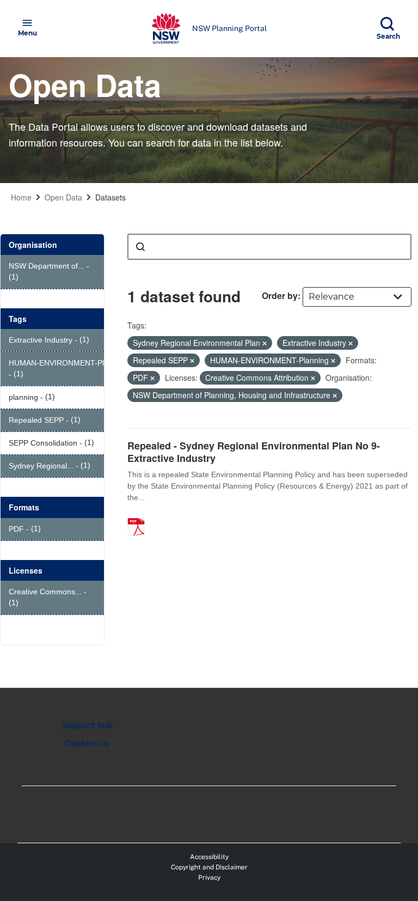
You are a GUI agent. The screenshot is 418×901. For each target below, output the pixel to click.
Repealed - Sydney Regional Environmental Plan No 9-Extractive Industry (253, 452)
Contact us (87, 743)
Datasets (110, 197)
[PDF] (139, 515)
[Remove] (264, 343)
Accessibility (209, 857)
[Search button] (140, 247)
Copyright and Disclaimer (209, 867)
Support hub (87, 725)
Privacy (209, 877)
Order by (280, 295)
